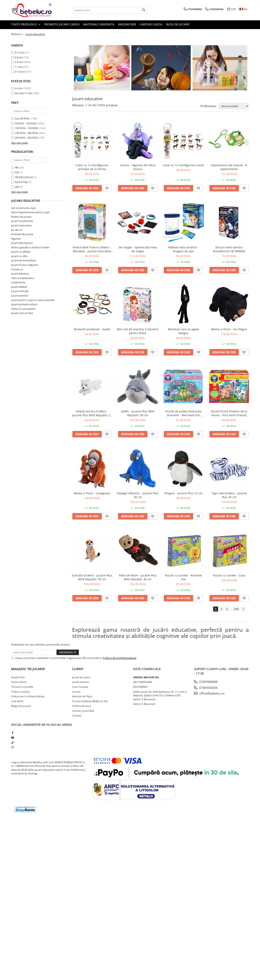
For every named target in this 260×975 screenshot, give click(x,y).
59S (17, 172)
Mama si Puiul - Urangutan (92, 493)
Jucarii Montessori (22, 243)
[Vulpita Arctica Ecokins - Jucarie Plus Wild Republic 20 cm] (92, 386)
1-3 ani (19, 67)
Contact (77, 715)
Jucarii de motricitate (23, 260)
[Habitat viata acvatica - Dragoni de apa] (183, 222)
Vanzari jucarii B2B (83, 711)
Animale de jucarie (22, 234)
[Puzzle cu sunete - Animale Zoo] (183, 550)
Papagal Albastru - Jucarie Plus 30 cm (137, 495)
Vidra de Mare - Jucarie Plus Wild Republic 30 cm (138, 577)
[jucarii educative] (160, 67)
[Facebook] (12, 733)
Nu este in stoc (24, 93)
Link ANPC (17, 701)
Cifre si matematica (22, 278)
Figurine (16, 238)
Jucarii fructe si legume (24, 265)
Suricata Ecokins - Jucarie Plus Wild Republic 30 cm (92, 577)
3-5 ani (19, 62)
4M (17, 167)
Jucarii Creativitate (22, 221)
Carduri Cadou (151, 24)
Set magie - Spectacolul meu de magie (137, 249)
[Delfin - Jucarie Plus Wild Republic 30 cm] (137, 386)
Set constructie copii (23, 208)
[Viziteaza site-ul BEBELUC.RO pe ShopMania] (25, 809)
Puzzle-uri (17, 269)
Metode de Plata (82, 696)
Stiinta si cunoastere (23, 309)
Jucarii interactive (21, 225)
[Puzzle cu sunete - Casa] (229, 550)
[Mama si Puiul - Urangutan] (92, 468)
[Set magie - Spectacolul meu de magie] (137, 222)
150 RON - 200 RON (26, 133)
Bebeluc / (18, 34)
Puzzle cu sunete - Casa (229, 575)
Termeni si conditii (22, 687)
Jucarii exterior (19, 295)
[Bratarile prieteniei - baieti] (92, 304)
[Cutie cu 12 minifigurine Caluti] (183, 140)
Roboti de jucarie (21, 216)
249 (236, 609)
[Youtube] (12, 737)
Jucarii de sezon (81, 677)
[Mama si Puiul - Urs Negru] (229, 304)
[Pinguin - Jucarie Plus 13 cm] (183, 468)
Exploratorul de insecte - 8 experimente (229, 167)
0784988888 (208, 682)
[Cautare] (143, 10)
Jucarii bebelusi (20, 273)
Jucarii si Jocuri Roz (22, 313)
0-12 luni (20, 71)
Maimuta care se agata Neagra (183, 331)
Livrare (76, 691)
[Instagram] (12, 747)
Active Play (21, 182)
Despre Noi (18, 677)
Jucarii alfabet (19, 287)
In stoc (19, 88)
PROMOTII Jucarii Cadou (62, 24)
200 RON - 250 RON (26, 137)
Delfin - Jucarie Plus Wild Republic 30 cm (137, 413)
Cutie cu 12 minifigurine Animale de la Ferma (92, 167)
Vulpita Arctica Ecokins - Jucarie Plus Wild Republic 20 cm (92, 413)
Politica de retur (81, 706)
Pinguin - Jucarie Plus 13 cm (183, 493)
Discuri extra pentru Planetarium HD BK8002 (229, 249)
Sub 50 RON (22, 118)
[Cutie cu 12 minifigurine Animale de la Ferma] (92, 140)
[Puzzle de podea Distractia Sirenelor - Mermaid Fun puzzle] (183, 386)
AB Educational (24, 177)
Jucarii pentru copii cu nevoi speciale (32, 300)
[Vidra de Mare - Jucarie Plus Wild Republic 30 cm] (137, 550)
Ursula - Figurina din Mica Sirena (137, 167)
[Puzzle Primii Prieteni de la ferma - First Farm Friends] (229, 386)
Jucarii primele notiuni (24, 304)
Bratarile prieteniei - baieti (92, 329)
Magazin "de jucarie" (28, 669)
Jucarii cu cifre (19, 256)
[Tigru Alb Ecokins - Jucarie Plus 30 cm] (229, 468)
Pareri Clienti (18, 682)
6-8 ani (19, 57)
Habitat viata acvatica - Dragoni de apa (183, 249)
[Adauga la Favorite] (107, 188)
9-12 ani (19, 52)
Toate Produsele (24, 24)
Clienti (77, 669)
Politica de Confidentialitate (119, 658)
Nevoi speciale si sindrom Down (30, 247)
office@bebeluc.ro (211, 693)
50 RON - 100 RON (26, 123)
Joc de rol (16, 230)
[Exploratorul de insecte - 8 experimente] (229, 140)
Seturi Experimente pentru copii (30, 212)
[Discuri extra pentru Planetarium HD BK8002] (229, 222)
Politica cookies (20, 691)
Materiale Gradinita (98, 24)
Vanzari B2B (127, 24)
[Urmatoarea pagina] (243, 609)
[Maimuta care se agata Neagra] (183, 304)
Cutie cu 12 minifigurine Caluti (183, 165)
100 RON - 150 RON (26, 128)
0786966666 (208, 688)
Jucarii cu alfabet (21, 251)
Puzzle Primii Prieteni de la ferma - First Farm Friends (229, 413)
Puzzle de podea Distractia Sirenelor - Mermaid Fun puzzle (183, 413)
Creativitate (18, 282)
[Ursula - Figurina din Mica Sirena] (137, 140)
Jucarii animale (19, 291)
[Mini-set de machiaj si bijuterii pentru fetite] (137, 304)
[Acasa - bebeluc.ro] (31, 10)
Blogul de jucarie (21, 706)
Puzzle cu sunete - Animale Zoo (183, 577)
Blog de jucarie (178, 24)
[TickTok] (12, 742)
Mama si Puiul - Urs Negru (229, 329)
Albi (17, 187)
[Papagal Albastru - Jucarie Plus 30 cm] (137, 468)
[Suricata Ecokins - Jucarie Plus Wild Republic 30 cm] (92, 550)
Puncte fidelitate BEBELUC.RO (90, 701)
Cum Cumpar (80, 687)
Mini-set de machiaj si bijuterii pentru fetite (137, 331)
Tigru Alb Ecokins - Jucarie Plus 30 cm (229, 495)
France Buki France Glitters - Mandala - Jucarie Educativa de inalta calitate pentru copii (92, 249)
